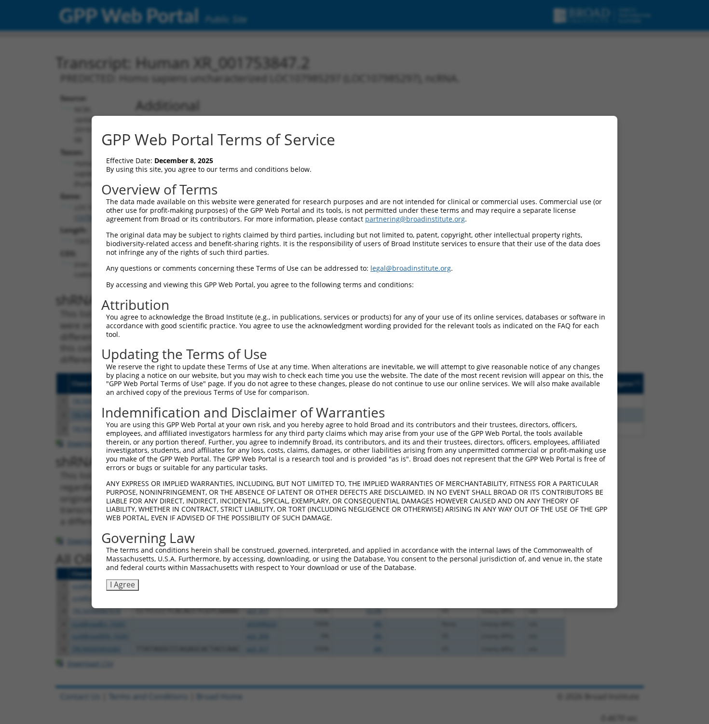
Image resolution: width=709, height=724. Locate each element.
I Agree (122, 584)
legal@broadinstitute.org (410, 268)
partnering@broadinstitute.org (415, 218)
